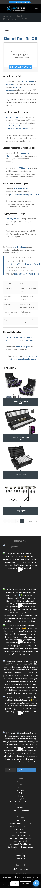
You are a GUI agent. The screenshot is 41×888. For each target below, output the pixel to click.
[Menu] (36, 8)
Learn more (26, 884)
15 (17, 521)
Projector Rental (20, 841)
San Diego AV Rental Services (20, 844)
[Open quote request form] (36, 883)
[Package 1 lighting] (20, 494)
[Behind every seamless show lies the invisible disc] (20, 713)
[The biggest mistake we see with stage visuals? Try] (20, 677)
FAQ (20, 793)
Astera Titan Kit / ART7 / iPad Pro (20, 438)
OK (15, 884)
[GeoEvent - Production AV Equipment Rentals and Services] (17, 8)
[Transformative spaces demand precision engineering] (20, 641)
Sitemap (20, 808)
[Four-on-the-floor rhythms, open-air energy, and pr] (20, 605)
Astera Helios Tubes (20, 474)
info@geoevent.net (20, 869)
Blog (20, 784)
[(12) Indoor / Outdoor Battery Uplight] (20, 385)
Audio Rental (20, 820)
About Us (20, 781)
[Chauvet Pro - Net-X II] (6, 31)
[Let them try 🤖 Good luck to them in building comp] (20, 748)
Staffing (20, 853)
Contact (20, 787)
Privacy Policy (20, 799)
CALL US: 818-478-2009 (19, 2)
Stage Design (21, 856)
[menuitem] (36, 8)
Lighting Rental (20, 832)
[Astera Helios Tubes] (20, 458)
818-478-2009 (20, 873)
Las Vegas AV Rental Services (20, 826)
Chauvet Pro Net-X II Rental (12, 16)
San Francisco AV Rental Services (20, 847)
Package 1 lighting (20, 511)
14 (13, 521)
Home (20, 796)
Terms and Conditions (20, 811)
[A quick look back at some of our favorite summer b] (20, 569)
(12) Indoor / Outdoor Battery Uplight (20, 402)
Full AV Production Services (20, 823)
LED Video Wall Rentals (20, 829)
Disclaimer (20, 790)
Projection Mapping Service (20, 802)
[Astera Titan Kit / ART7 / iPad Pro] (20, 421)
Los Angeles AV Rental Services (20, 835)
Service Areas (20, 805)
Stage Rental (20, 859)
